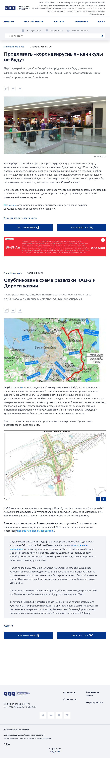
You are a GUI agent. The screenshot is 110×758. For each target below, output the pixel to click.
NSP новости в (26, 227)
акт (21, 387)
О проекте (69, 699)
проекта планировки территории (35, 530)
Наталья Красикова (14, 46)
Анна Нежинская (13, 272)
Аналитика (81, 21)
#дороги (8, 625)
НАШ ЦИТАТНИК (46, 2)
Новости (8, 21)
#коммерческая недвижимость (20, 217)
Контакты (69, 692)
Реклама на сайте (92, 694)
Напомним (10, 205)
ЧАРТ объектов (33, 21)
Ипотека (59, 21)
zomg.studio (55, 751)
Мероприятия (94, 702)
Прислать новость (80, 30)
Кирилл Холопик (97, 14)
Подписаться (57, 30)
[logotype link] (17, 8)
